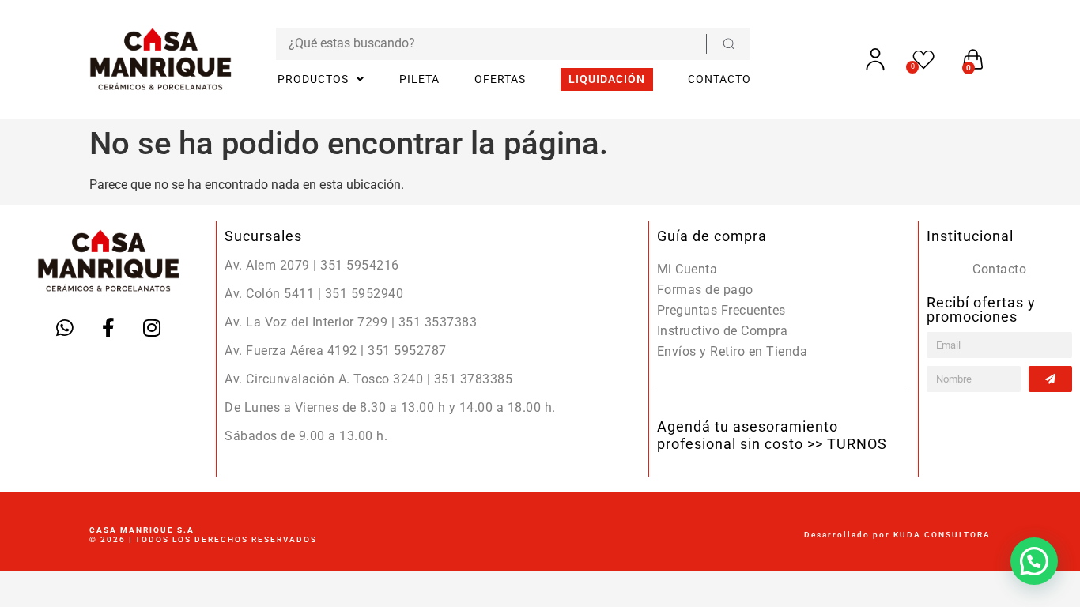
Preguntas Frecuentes (721, 310)
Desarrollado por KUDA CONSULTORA (897, 534)
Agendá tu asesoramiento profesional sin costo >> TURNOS (772, 435)
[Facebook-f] (108, 328)
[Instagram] (152, 328)
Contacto (999, 269)
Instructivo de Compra (722, 330)
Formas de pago (705, 289)
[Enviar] (1050, 379)
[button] (1034, 561)
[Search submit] (728, 44)
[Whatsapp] (65, 328)
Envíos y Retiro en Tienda (732, 351)
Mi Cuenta (687, 269)
